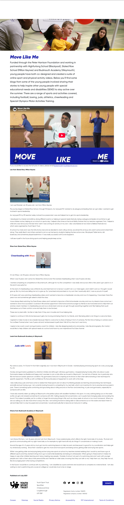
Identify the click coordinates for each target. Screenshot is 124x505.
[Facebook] (64, 483)
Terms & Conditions (106, 500)
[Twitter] (69, 483)
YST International (87, 500)
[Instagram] (78, 483)
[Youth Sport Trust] (19, 485)
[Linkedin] (82, 483)
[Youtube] (73, 483)
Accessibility (70, 500)
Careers (13, 500)
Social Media (38, 500)
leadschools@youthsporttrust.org (65, 166)
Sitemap (25, 500)
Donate (108, 483)
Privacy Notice (54, 500)
